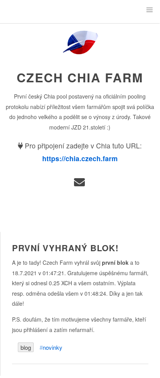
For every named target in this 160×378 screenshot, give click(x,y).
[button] (149, 10)
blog (26, 347)
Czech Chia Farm (80, 77)
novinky (52, 347)
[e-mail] (80, 184)
